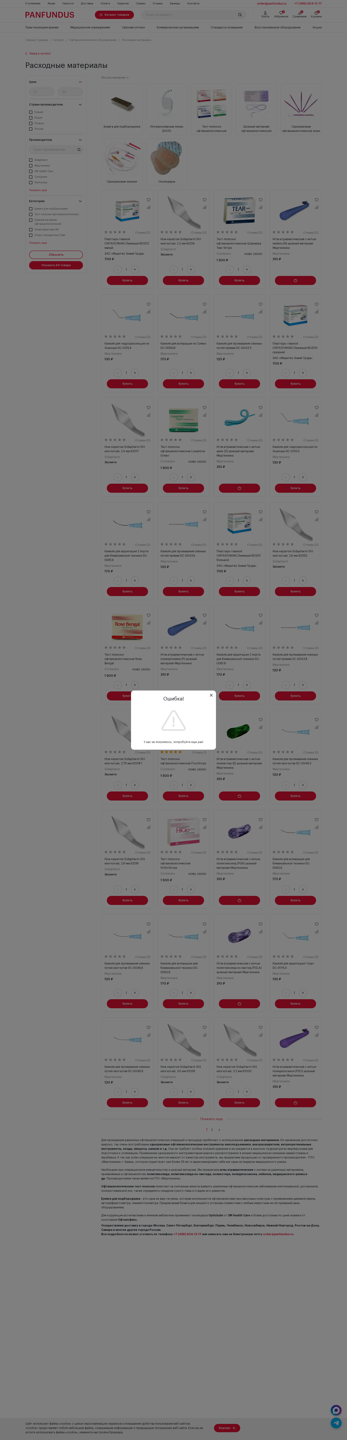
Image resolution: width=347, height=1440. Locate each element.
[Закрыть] (211, 695)
